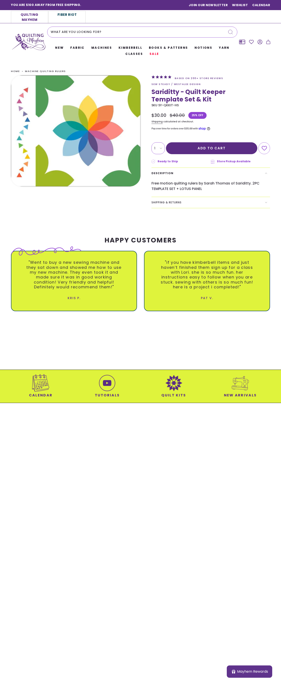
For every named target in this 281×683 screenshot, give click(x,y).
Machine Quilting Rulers (45, 71)
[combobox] (142, 32)
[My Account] (260, 42)
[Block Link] (40, 388)
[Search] (230, 32)
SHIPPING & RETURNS (166, 202)
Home (15, 71)
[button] (59, 48)
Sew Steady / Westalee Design (176, 84)
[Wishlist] (251, 42)
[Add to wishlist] (264, 148)
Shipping (157, 121)
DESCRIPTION (162, 173)
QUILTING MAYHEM (29, 17)
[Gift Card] (242, 42)
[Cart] (268, 42)
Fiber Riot (67, 14)
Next (274, 277)
